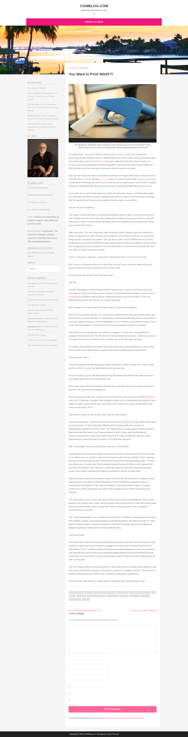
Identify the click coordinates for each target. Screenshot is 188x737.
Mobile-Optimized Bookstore (40, 195)
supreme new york (34, 310)
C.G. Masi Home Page (37, 188)
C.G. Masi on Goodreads (38, 210)
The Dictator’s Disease (36, 88)
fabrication (145, 592)
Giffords (127, 422)
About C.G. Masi (94, 22)
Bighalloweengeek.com (36, 318)
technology (74, 599)
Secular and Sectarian (49, 300)
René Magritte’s (34, 231)
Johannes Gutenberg (125, 154)
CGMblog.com (94, 6)
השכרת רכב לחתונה (34, 340)
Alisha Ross (32, 300)
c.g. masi (133, 592)
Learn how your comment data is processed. (124, 718)
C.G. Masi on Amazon (37, 202)
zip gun (86, 599)
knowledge (112, 596)
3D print (88, 592)
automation (123, 592)
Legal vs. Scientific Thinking (144, 610)
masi (86, 68)
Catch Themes (113, 734)
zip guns (88, 368)
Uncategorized (76, 592)
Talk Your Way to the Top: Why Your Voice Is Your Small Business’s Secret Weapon (42, 107)
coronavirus (32, 292)
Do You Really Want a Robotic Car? (85, 610)
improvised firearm (96, 596)
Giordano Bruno (96, 161)
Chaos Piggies (40, 305)
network (123, 596)
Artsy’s (30, 217)
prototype (134, 596)
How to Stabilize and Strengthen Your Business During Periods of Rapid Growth (42, 96)
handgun (81, 596)
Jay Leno (104, 179)
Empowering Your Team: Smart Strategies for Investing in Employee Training (42, 127)
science (145, 596)
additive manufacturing (104, 592)
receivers (83, 549)
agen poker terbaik (35, 345)
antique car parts (144, 179)
